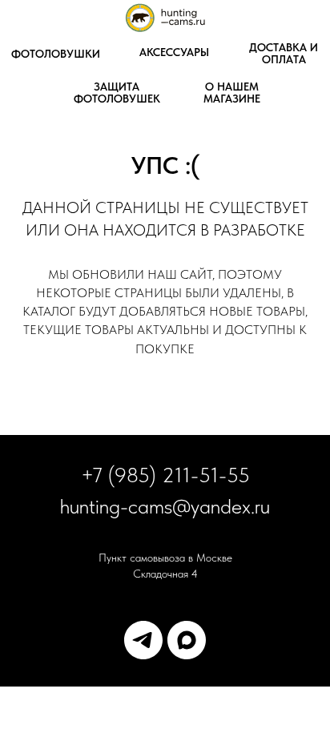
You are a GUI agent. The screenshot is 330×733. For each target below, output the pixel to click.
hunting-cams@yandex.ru (165, 505)
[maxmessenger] (186, 640)
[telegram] (143, 640)
